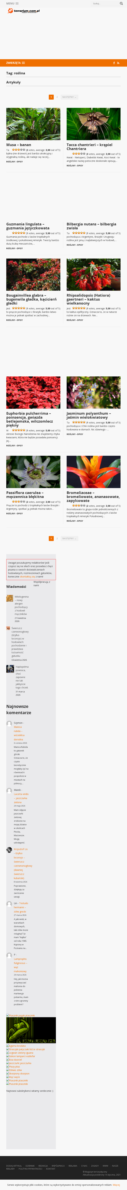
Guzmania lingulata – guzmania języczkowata (27, 226)
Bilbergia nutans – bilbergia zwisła (91, 226)
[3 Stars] (18, 149)
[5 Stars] (24, 149)
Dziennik (30, 1165)
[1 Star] (13, 149)
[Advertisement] (81, 34)
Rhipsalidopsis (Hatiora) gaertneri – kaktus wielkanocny (88, 299)
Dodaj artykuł (14, 1165)
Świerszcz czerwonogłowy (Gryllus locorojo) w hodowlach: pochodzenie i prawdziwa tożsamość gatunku (20, 642)
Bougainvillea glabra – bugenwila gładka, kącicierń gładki (31, 299)
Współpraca (58, 1165)
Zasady (95, 1165)
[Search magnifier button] (121, 3)
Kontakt (50, 1168)
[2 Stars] (16, 149)
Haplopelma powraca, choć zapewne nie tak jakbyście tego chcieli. (22, 677)
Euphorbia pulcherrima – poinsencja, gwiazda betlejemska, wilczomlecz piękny (29, 419)
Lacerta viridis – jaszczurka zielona (21, 798)
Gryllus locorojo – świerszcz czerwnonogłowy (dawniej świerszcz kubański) (23, 866)
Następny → (70, 97)
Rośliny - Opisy (14, 161)
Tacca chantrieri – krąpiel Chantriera (89, 147)
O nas (84, 1165)
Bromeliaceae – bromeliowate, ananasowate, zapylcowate (93, 496)
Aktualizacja (88, 1174)
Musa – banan (18, 145)
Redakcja (43, 1165)
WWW (105, 1165)
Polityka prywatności (30, 1168)
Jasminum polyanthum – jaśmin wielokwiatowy (89, 415)
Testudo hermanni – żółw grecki (21, 907)
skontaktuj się (27, 576)
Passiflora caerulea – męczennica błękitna (25, 494)
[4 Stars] (21, 149)
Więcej (116, 1184)
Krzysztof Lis (21, 849)
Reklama (73, 1165)
